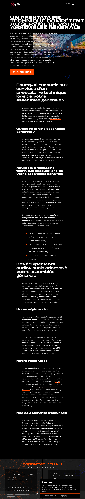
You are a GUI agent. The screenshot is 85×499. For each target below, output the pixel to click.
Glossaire (11, 496)
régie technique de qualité (51, 113)
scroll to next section (67, 75)
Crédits (10, 494)
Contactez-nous (22, 72)
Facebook (37, 494)
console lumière (50, 444)
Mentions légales (22, 494)
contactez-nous (41, 464)
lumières (36, 420)
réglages (63, 496)
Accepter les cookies (49, 496)
